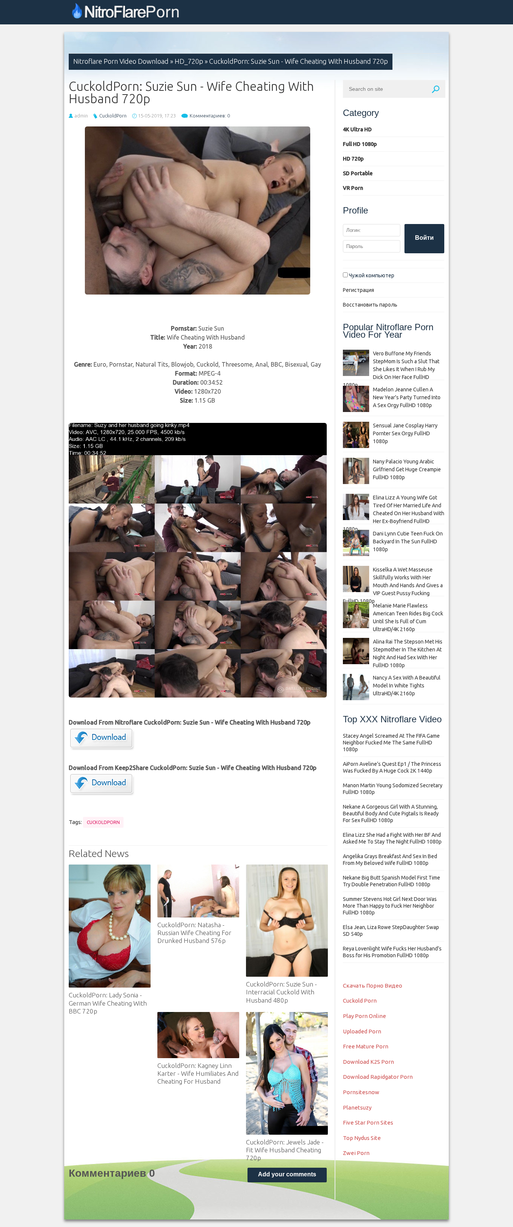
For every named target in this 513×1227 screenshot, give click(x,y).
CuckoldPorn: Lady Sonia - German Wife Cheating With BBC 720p (108, 1003)
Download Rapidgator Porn (378, 1077)
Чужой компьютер (371, 275)
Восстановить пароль (370, 305)
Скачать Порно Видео (372, 985)
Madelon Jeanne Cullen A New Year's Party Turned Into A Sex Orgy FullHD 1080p (407, 397)
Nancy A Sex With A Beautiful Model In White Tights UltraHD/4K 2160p (407, 685)
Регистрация (358, 290)
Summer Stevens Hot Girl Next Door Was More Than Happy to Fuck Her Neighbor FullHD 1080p (390, 906)
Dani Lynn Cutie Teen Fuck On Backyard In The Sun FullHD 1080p (408, 541)
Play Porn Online (364, 1016)
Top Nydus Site (362, 1138)
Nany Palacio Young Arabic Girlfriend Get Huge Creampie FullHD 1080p (407, 469)
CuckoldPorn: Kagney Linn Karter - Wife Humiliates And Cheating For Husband (197, 1073)
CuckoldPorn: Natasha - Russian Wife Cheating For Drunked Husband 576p (194, 932)
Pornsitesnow (361, 1092)
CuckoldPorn (113, 115)
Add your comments (287, 1174)
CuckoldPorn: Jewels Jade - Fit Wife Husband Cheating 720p (285, 1150)
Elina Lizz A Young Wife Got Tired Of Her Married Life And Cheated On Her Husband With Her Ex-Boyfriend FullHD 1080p (393, 513)
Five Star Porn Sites (368, 1122)
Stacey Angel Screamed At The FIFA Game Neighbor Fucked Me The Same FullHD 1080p (391, 742)
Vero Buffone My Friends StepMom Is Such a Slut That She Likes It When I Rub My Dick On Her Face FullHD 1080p (391, 369)
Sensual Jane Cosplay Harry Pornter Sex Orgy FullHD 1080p (405, 433)
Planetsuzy (357, 1107)
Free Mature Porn (365, 1046)
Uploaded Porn (362, 1031)
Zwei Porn (356, 1153)
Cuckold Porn (360, 1000)
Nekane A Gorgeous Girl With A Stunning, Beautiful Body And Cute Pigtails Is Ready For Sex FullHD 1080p (391, 813)
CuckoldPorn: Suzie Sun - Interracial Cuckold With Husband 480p (281, 992)
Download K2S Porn (368, 1062)
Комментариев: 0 (210, 115)
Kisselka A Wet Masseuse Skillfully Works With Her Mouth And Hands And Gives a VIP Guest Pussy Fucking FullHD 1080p (393, 585)
